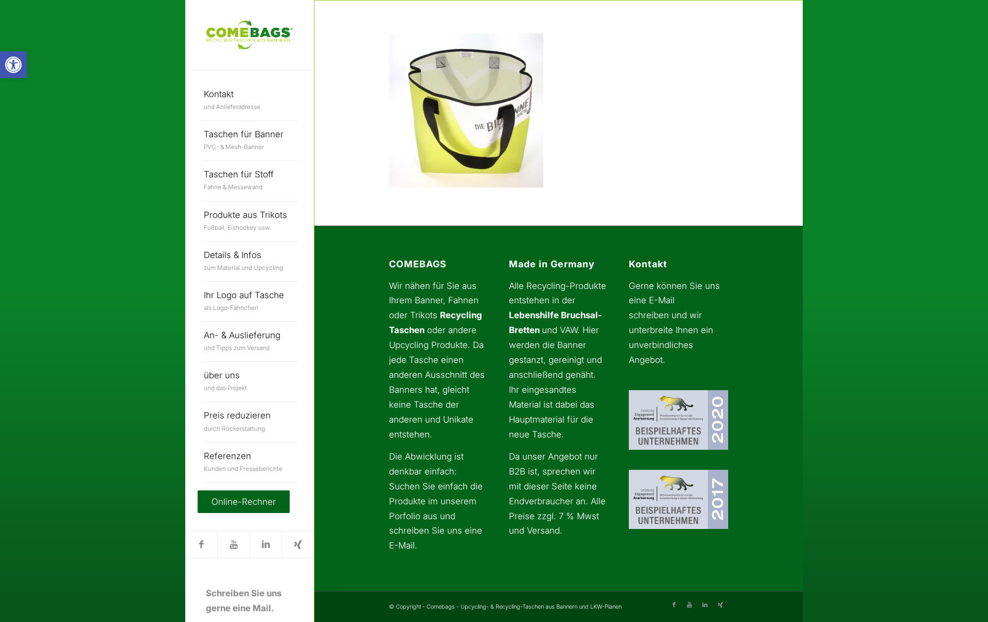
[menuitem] (249, 101)
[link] (13, 64)
